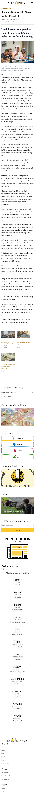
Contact (4, 768)
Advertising (4, 772)
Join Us (3, 757)
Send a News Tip (6, 776)
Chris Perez (6, 19)
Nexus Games (7, 432)
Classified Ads (5, 779)
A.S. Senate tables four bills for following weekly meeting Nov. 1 (8, 366)
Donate (3, 788)
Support (4, 784)
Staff (2, 754)
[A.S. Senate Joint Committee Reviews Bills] (8, 334)
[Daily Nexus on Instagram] (7, 744)
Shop (2, 791)
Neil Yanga (16, 19)
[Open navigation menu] (32, 2)
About (3, 750)
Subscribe (17, 530)
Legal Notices (5, 763)
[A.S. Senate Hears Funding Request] (23, 334)
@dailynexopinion (8, 569)
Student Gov (6, 9)
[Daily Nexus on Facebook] (2, 744)
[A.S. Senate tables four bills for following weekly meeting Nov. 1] (8, 357)
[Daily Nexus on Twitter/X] (5, 744)
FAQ (2, 760)
